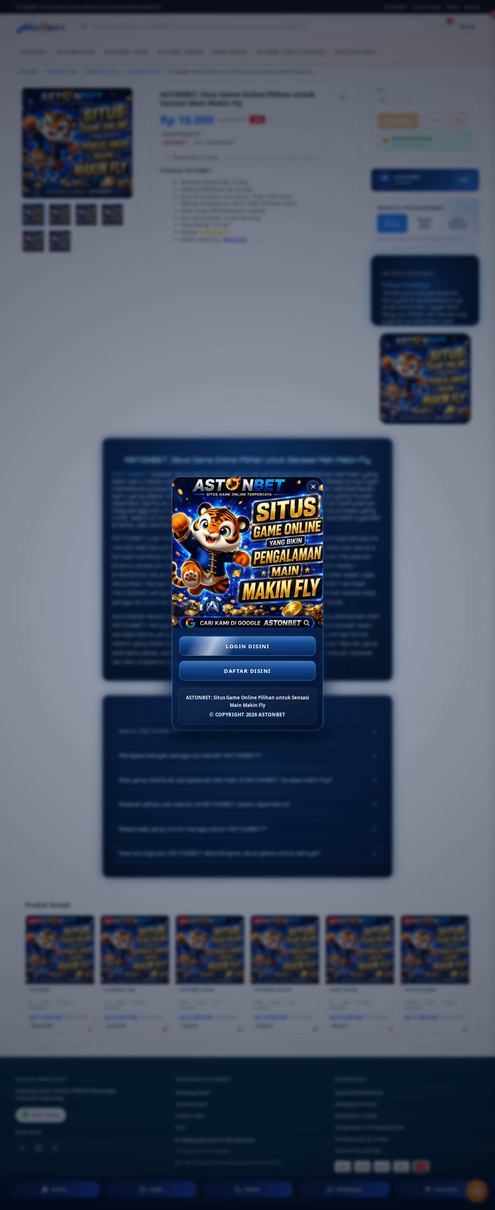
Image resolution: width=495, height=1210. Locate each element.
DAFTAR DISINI (247, 671)
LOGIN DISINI (247, 646)
